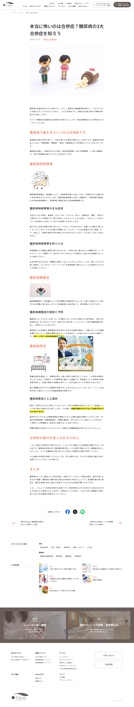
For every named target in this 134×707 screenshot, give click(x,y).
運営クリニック (49, 6)
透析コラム (38, 678)
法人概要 (60, 3)
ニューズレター (64, 657)
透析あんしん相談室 (65, 663)
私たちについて (35, 6)
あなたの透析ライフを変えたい (20, 660)
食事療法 (67, 547)
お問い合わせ (78, 3)
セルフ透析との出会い (17, 657)
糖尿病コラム (39, 681)
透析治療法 (44, 547)
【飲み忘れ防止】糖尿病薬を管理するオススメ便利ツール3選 (32, 523)
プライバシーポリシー (66, 680)
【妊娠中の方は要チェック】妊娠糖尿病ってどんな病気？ (101, 523)
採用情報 (68, 3)
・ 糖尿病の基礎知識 (33, 12)
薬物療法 (59, 556)
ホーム (25, 6)
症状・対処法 (56, 547)
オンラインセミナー (65, 660)
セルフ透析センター (41, 657)
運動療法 (68, 556)
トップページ (14, 13)
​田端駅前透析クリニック (42, 660)
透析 (40, 544)
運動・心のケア (78, 547)
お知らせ (52, 3)
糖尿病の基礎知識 (50, 39)
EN (87, 3)
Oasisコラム (82, 6)
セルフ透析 (72, 6)
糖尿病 (27, 12)
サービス (62, 6)
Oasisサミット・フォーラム (68, 665)
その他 (89, 547)
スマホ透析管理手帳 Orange (68, 669)
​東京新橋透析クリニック (42, 663)
